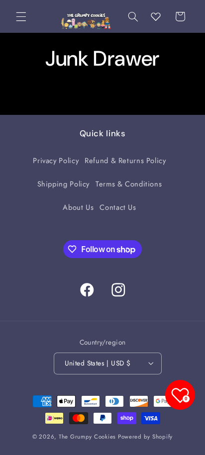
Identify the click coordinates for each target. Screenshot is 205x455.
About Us (78, 207)
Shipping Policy (63, 184)
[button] (20, 16)
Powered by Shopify (145, 437)
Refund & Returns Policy (125, 160)
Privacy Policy (56, 160)
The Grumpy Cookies (87, 437)
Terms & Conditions (129, 184)
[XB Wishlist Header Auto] (156, 16)
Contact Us (118, 207)
